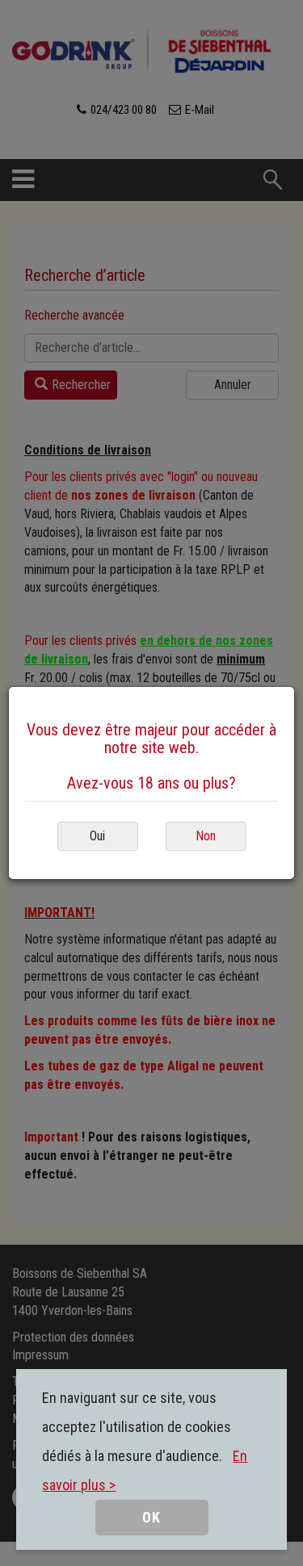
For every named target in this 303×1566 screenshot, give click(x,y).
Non (206, 836)
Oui (97, 836)
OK (151, 1517)
